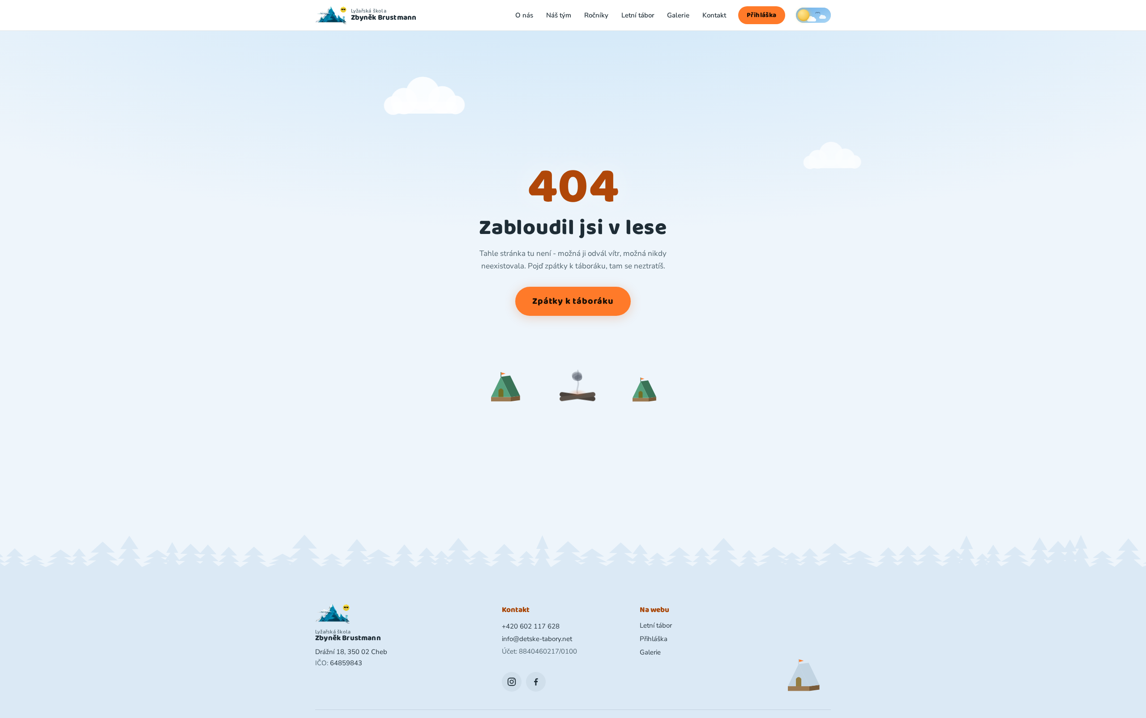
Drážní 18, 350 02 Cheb (351, 651)
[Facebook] (536, 682)
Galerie (678, 15)
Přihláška (762, 15)
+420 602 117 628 (531, 626)
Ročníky (596, 15)
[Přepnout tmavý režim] (813, 15)
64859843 (346, 663)
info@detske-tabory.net (537, 638)
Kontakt (714, 15)
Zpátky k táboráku (573, 301)
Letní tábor (637, 15)
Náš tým (558, 15)
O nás (524, 15)
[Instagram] (512, 682)
